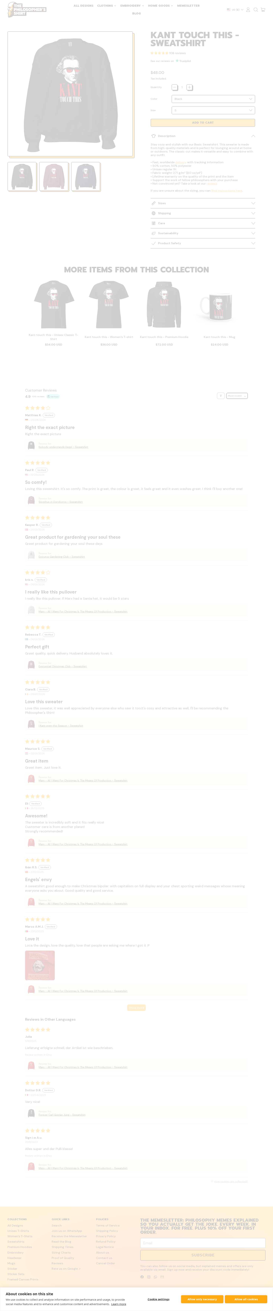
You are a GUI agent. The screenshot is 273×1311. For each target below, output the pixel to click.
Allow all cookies (246, 1299)
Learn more (118, 1304)
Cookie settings (158, 1299)
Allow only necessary (202, 1299)
